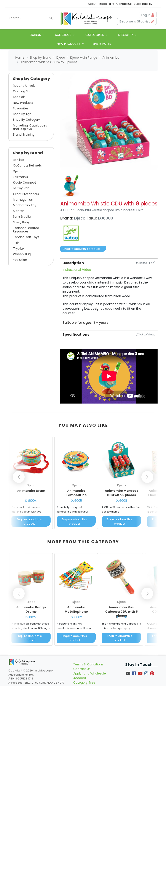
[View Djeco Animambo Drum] (31, 460)
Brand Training (24, 134)
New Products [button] (69, 44)
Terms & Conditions (88, 664)
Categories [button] (95, 35)
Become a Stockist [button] (135, 21)
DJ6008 (121, 500)
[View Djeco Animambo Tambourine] (76, 460)
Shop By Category (26, 119)
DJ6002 (76, 617)
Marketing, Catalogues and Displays (30, 127)
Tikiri (16, 243)
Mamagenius (23, 199)
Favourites (21, 108)
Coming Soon (23, 91)
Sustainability (143, 4)
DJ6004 (31, 500)
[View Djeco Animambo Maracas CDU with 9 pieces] (121, 460)
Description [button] (108, 262)
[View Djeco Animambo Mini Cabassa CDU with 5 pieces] (121, 576)
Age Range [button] (63, 35)
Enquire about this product (81, 249)
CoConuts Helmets (27, 165)
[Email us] (128, 673)
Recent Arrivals (24, 85)
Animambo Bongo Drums (31, 609)
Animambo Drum (31, 491)
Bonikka (18, 160)
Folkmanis (20, 177)
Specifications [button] (108, 334)
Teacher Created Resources (26, 230)
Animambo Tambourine (76, 493)
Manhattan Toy (24, 205)
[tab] (109, 291)
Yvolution (20, 260)
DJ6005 (76, 500)
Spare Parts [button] (102, 44)
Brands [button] (36, 35)
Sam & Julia (22, 216)
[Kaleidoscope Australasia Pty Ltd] (86, 18)
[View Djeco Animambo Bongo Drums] (31, 576)
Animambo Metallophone (76, 609)
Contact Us (124, 4)
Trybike (18, 248)
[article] (31, 484)
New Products (23, 103)
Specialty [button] (126, 35)
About (92, 4)
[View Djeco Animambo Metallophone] (76, 576)
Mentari (18, 211)
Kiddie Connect (24, 182)
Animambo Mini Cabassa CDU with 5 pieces (121, 611)
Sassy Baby (21, 222)
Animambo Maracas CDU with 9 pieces (121, 493)
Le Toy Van (21, 188)
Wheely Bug (22, 254)
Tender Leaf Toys (26, 237)
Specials (19, 97)
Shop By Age (22, 114)
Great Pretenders (26, 194)
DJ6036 (121, 617)
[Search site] (51, 18)
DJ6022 (31, 617)
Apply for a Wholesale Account (89, 675)
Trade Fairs (106, 4)
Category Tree (84, 682)
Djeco (17, 171)
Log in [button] (146, 15)
